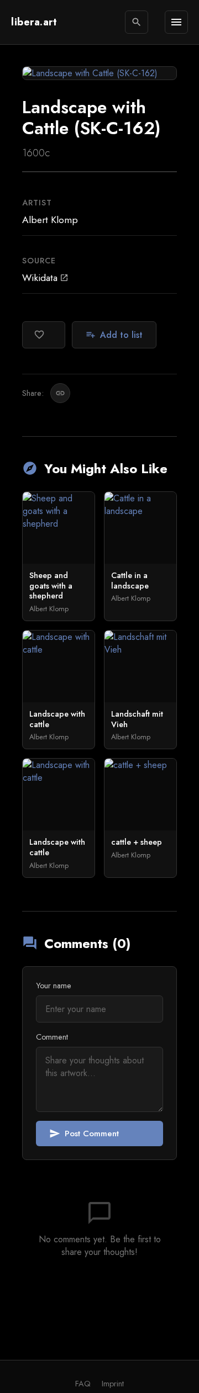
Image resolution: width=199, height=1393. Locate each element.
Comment (52, 1036)
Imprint (113, 1383)
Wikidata (45, 278)
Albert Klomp (50, 220)
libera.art (34, 22)
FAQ (83, 1383)
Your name (53, 985)
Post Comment (84, 1133)
